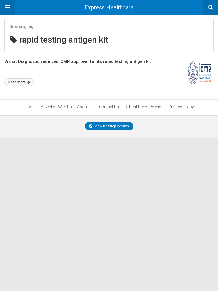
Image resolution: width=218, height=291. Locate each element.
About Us (85, 107)
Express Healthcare (109, 7)
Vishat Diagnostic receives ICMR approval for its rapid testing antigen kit (77, 61)
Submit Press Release (143, 107)
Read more (17, 82)
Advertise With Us (56, 107)
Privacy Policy (181, 107)
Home (29, 107)
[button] (7, 7)
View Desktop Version (111, 126)
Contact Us (109, 107)
